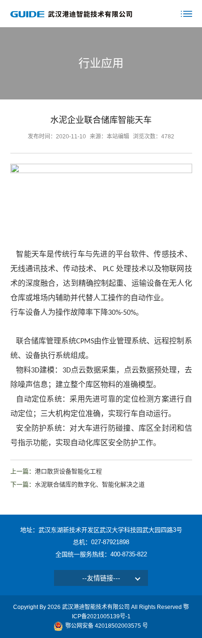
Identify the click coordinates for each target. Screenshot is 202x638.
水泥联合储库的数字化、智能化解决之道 (90, 484)
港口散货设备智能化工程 (68, 471)
